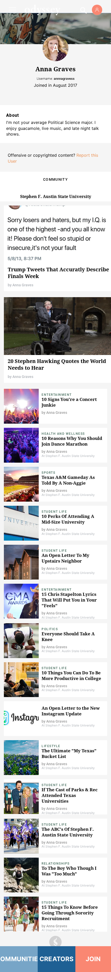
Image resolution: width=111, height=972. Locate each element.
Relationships (56, 863)
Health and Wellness (63, 434)
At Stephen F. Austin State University (68, 456)
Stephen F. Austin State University (55, 196)
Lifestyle (51, 746)
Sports (48, 473)
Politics (50, 629)
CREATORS (56, 959)
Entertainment (57, 395)
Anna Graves (22, 285)
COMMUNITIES (19, 959)
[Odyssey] (42, 9)
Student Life (54, 511)
